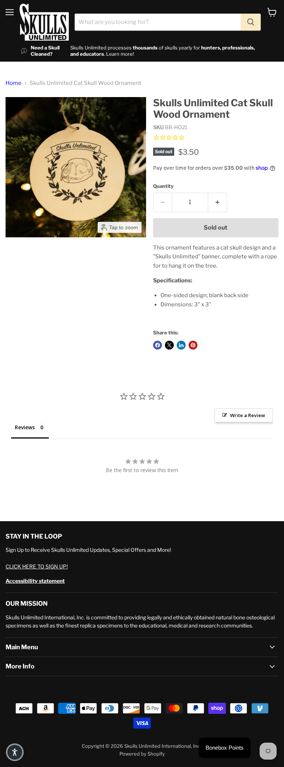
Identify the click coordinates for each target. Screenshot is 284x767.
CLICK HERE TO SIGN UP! (37, 566)
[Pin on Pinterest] (193, 345)
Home (13, 83)
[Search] (251, 22)
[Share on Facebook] (157, 345)
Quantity (163, 186)
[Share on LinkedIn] (181, 345)
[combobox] (158, 22)
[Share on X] (169, 345)
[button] (15, 752)
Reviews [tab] (25, 427)
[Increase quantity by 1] (217, 202)
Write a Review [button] (247, 415)
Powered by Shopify (142, 754)
